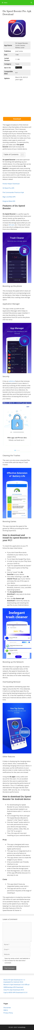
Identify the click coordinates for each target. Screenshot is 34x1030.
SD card (11, 225)
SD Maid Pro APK (8, 188)
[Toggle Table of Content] (21, 154)
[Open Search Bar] (31, 2)
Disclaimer (7, 1008)
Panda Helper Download (11, 184)
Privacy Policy (8, 1013)
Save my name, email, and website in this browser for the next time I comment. (17, 960)
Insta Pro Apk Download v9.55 (13, 990)
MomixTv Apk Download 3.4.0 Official (16, 985)
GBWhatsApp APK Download (13, 987)
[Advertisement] (17, 100)
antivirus (12, 381)
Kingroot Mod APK (9, 201)
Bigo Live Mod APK (9, 197)
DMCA (5, 1010)
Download (17, 119)
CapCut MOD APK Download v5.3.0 (15, 992)
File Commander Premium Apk (13, 192)
